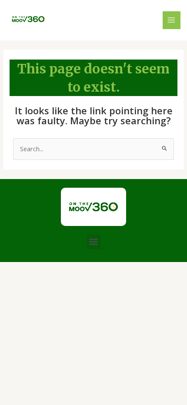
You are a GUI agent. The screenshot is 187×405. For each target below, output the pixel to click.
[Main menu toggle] (172, 20)
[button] (94, 242)
